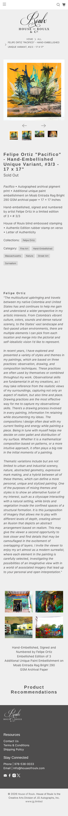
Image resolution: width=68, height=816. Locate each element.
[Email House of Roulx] (5, 776)
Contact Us (10, 741)
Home (30, 39)
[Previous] (24, 125)
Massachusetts (13, 256)
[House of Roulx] (34, 22)
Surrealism (10, 263)
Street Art (43, 256)
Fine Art (24, 248)
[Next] (43, 125)
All (39, 39)
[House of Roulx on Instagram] (14, 776)
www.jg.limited (34, 801)
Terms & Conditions (16, 745)
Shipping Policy (13, 749)
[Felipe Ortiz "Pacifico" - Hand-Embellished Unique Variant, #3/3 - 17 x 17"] (34, 90)
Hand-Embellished (42, 248)
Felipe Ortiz (29, 240)
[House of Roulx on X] (18, 776)
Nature (29, 256)
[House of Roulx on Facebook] (9, 776)
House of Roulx (26, 793)
